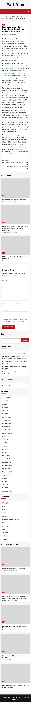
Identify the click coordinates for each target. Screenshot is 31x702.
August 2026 (6, 397)
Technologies (6, 532)
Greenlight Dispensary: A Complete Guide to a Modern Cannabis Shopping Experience (15, 228)
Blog (4, 24)
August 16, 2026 (11, 232)
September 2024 (7, 471)
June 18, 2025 (12, 34)
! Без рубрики (6, 503)
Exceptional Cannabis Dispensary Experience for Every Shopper (15, 373)
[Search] (28, 11)
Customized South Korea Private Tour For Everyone (14, 367)
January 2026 (6, 420)
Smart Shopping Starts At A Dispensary (14, 199)
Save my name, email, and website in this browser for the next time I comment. (15, 320)
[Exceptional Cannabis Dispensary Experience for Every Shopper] (15, 673)
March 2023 (5, 488)
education (5, 516)
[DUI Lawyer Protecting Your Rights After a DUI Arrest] (15, 245)
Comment (5, 280)
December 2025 (7, 423)
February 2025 (6, 455)
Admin (5, 201)
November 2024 (7, 465)
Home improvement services (10, 519)
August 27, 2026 (11, 201)
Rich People (5, 526)
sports (4, 529)
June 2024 (5, 478)
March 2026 (5, 414)
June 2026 (5, 404)
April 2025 (5, 449)
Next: (18, 166)
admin (5, 34)
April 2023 (5, 484)
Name (4, 303)
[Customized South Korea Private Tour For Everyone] (15, 644)
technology (5, 536)
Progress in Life (6, 522)
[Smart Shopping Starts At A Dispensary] (15, 188)
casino (4, 513)
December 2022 (7, 491)
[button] (2, 11)
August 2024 (6, 475)
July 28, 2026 (10, 689)
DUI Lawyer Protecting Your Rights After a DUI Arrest (14, 362)
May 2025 (5, 446)
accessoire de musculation (16, 68)
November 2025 (7, 426)
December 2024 (7, 462)
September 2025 (7, 433)
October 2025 (6, 430)
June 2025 (5, 442)
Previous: (15, 161)
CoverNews (24, 697)
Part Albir (15, 4)
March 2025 (5, 452)
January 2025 (6, 459)
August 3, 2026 (11, 260)
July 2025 (5, 439)
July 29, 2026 (10, 659)
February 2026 (6, 417)
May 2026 (5, 407)
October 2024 (6, 468)
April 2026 (5, 410)
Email (18, 303)
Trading (4, 539)
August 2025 (6, 436)
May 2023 (5, 481)
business (4, 509)
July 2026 (5, 401)
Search (4, 334)
